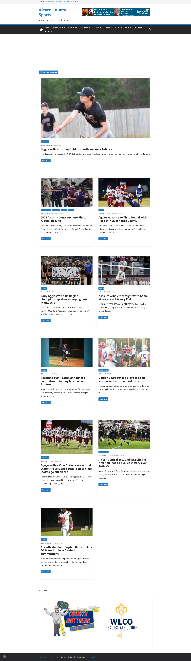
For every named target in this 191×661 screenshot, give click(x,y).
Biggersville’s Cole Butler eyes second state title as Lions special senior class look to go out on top (66, 468)
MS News (48, 32)
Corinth (99, 27)
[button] (53, 31)
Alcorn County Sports (52, 12)
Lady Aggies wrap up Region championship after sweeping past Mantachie (64, 299)
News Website (43, 657)
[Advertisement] (95, 50)
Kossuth (108, 27)
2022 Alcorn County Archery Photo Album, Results (63, 219)
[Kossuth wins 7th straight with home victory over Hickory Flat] (124, 271)
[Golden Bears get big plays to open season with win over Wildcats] (124, 353)
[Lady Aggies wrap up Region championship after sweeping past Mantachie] (67, 271)
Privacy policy (91, 657)
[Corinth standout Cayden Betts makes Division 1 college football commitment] (67, 523)
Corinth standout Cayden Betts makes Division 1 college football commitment (66, 550)
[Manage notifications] (4, 656)
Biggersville (72, 27)
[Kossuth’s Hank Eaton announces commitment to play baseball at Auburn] (67, 353)
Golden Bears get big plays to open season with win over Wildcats (121, 379)
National (118, 27)
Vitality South (55, 657)
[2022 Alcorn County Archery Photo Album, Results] (67, 193)
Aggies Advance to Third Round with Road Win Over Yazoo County (122, 219)
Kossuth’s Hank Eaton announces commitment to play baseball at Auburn (63, 381)
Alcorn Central (59, 27)
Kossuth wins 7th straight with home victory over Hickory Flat (123, 297)
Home (47, 27)
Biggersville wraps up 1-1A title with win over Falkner (76, 149)
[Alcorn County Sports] (41, 29)
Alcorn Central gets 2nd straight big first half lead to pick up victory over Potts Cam (122, 463)
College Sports (87, 27)
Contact (128, 27)
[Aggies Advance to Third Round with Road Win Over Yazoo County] (124, 193)
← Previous (43, 590)
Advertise (138, 27)
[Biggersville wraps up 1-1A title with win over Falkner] (95, 109)
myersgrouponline (57, 145)
